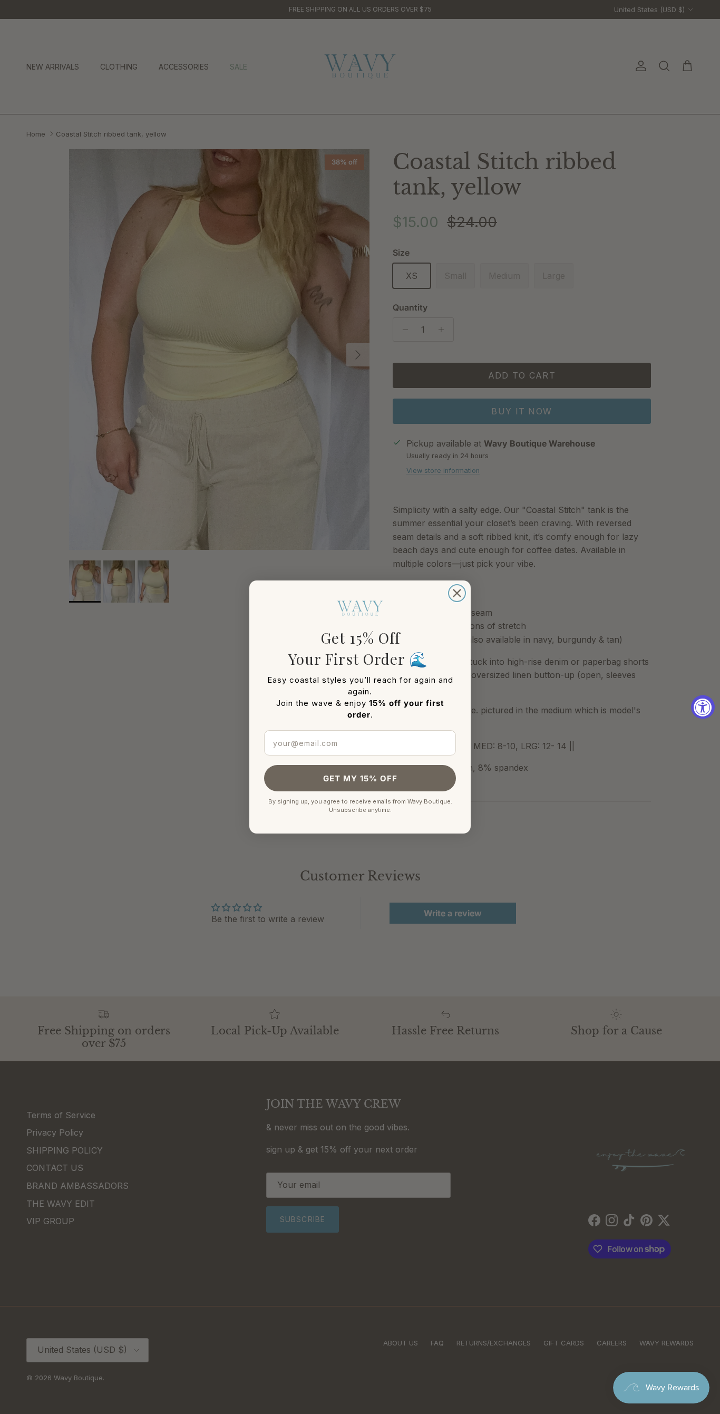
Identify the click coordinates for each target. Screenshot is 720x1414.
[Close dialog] (457, 593)
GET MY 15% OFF (360, 778)
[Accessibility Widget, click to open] (703, 707)
